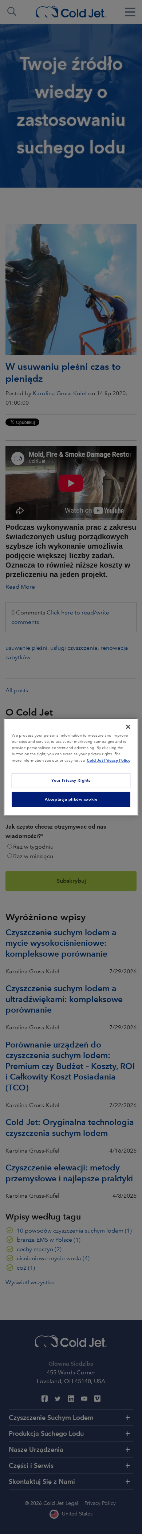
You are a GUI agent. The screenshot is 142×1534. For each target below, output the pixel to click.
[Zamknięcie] (128, 726)
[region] (71, 767)
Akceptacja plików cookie (71, 799)
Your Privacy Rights (71, 780)
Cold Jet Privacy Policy (108, 760)
